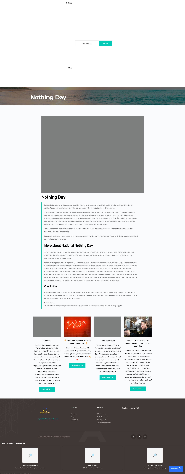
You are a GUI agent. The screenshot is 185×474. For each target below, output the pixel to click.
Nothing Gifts (92, 465)
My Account (101, 414)
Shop (72, 417)
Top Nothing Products (30, 465)
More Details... (49, 303)
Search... (78, 43)
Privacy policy (102, 420)
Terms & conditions (104, 423)
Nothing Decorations (155, 465)
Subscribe (175, 469)
